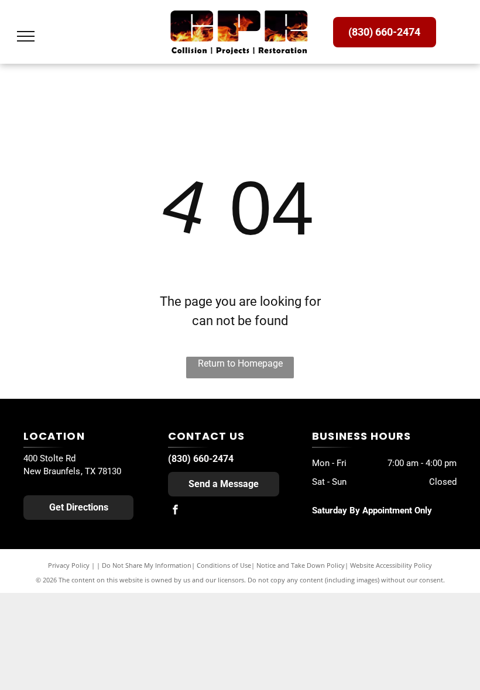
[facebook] (175, 511)
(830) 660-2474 (201, 458)
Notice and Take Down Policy (300, 565)
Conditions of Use (224, 565)
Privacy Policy (69, 565)
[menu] (26, 36)
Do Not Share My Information (146, 565)
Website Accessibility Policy (391, 565)
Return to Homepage (240, 363)
